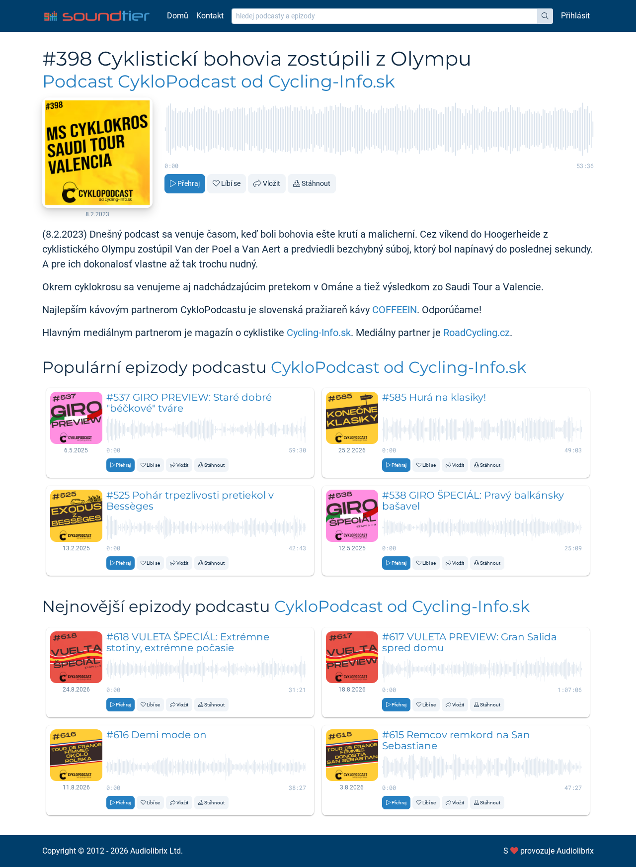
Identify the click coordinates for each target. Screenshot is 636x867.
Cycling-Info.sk (319, 333)
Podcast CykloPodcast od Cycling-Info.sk (218, 81)
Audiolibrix (575, 851)
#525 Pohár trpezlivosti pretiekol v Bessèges (190, 500)
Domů (177, 15)
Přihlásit (575, 15)
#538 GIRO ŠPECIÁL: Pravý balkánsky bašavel (473, 500)
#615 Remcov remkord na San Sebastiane (456, 740)
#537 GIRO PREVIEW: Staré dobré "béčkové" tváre (189, 402)
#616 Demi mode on (156, 735)
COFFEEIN (394, 310)
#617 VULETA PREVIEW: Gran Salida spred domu (469, 642)
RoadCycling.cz (476, 333)
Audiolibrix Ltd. (156, 851)
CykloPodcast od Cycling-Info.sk (398, 367)
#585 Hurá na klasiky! (434, 397)
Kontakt (210, 15)
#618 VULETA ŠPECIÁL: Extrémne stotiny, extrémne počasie (187, 642)
